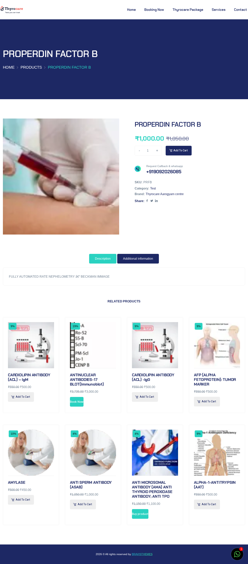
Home (9, 67)
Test (153, 188)
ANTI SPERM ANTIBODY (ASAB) (91, 485)
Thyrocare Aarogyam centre (165, 193)
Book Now (77, 402)
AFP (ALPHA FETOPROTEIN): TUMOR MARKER (215, 379)
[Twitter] (152, 201)
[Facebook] (147, 201)
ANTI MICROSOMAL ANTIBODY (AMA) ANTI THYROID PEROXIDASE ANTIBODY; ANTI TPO (152, 489)
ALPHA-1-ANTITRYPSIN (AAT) (215, 485)
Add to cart (180, 150)
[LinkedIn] (156, 201)
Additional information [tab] (138, 258)
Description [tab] (103, 258)
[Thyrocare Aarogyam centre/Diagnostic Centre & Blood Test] (11, 10)
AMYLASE (16, 482)
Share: (139, 200)
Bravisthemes (142, 554)
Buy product (140, 514)
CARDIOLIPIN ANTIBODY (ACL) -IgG (153, 377)
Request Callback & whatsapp (164, 165)
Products (31, 67)
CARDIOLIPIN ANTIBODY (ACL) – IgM (29, 377)
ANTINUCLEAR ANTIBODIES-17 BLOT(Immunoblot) (87, 379)
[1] (237, 556)
